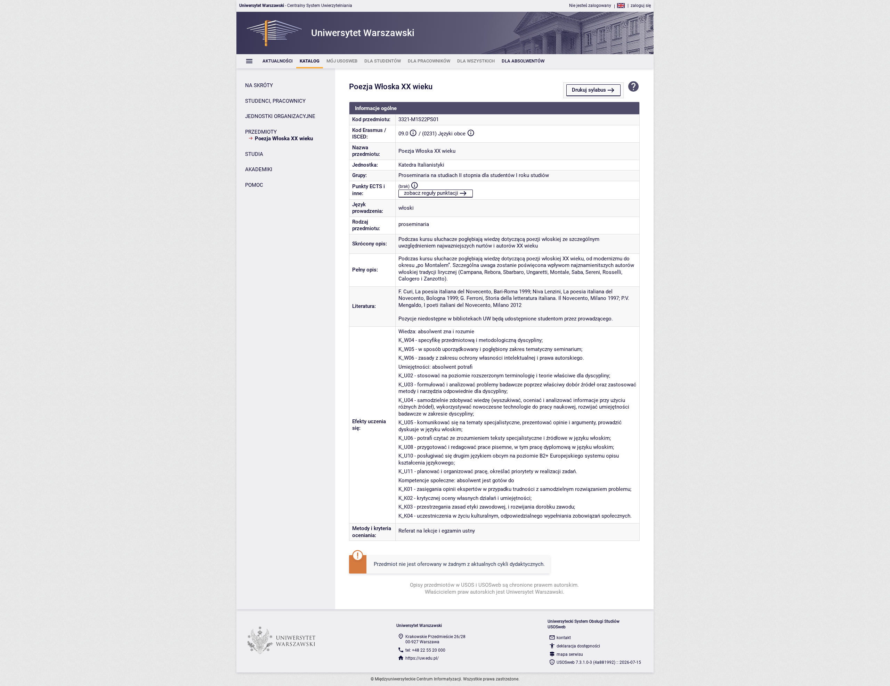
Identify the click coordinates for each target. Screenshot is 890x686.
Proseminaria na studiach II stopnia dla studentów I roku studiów (473, 175)
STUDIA (254, 154)
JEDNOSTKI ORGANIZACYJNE (280, 116)
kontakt (564, 637)
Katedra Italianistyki (421, 165)
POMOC (254, 185)
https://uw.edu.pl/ (422, 658)
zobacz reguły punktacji (431, 193)
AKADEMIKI (258, 169)
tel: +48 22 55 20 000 (425, 650)
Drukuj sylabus (589, 90)
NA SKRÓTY (259, 85)
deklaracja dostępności (578, 646)
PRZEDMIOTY (261, 132)
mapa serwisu (570, 654)
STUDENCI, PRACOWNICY (275, 101)
